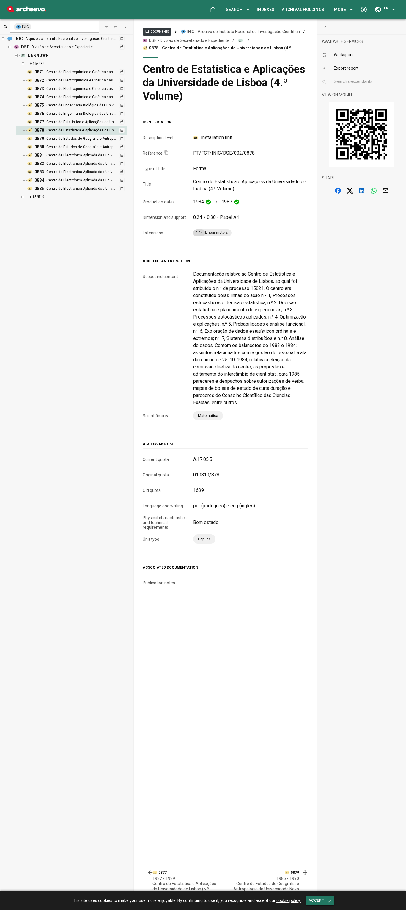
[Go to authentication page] (364, 9)
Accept (316, 900)
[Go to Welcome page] (213, 9)
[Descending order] (116, 27)
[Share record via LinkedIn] (362, 191)
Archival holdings (303, 9)
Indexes (266, 9)
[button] (236, 9)
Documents (157, 31)
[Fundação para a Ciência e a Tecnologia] (26, 10)
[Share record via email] (385, 191)
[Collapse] (125, 27)
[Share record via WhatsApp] (374, 191)
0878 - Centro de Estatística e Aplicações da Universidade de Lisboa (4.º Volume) (220, 48)
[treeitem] (78, 130)
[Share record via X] (350, 191)
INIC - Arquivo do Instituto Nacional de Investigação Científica (243, 31)
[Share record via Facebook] (338, 191)
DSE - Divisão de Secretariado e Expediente (189, 40)
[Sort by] (106, 27)
